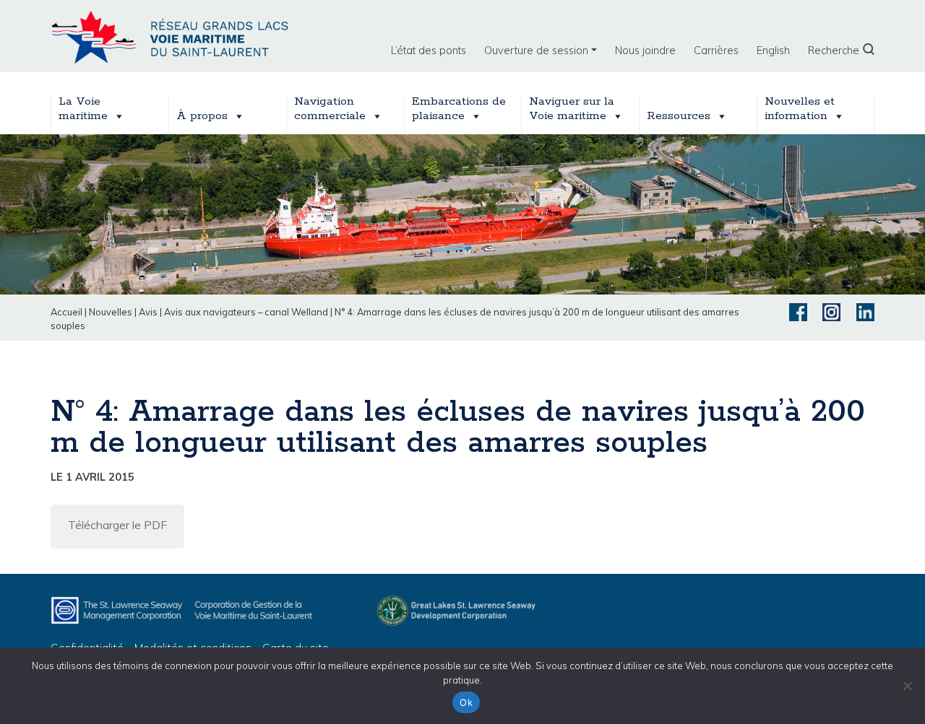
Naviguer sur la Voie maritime (571, 109)
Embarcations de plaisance (459, 109)
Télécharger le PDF (117, 525)
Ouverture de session (536, 50)
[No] (907, 686)
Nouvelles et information (800, 109)
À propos (202, 115)
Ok (466, 702)
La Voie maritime (83, 109)
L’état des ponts (428, 50)
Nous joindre (645, 50)
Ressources (678, 115)
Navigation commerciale (330, 109)
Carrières (716, 50)
